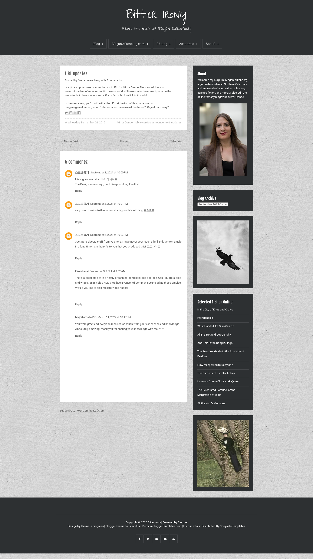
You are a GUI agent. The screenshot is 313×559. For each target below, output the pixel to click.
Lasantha (134, 526)
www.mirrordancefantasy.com (83, 91)
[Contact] (165, 539)
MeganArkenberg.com (128, 44)
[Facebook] (140, 539)
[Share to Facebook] (79, 113)
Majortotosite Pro (85, 317)
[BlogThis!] (71, 113)
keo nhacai (121, 287)
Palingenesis (205, 317)
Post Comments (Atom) (91, 410)
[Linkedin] (157, 539)
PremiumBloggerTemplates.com (161, 526)
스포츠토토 (148, 210)
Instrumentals (191, 526)
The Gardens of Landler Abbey (216, 373)
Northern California (235, 84)
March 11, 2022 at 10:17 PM (114, 317)
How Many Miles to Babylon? (215, 364)
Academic (186, 44)
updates (176, 122)
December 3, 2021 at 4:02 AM (107, 271)
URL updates (76, 73)
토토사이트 (153, 246)
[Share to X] (75, 113)
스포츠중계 (82, 172)
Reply (78, 190)
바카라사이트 (109, 179)
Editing (161, 44)
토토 (161, 328)
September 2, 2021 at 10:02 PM (109, 234)
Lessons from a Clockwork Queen (218, 381)
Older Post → (177, 141)
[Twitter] (148, 539)
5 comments (114, 80)
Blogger (183, 522)
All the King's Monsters (211, 403)
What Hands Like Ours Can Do (215, 326)
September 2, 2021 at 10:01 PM (109, 203)
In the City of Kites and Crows (215, 309)
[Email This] (67, 113)
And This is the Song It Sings (215, 343)
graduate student (210, 84)
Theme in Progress (92, 526)
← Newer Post (69, 141)
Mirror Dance (125, 122)
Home (124, 141)
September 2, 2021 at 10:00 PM (109, 172)
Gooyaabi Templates (232, 526)
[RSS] (174, 539)
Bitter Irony (156, 15)
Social (210, 44)
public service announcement (152, 122)
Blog (96, 44)
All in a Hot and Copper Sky (214, 334)
